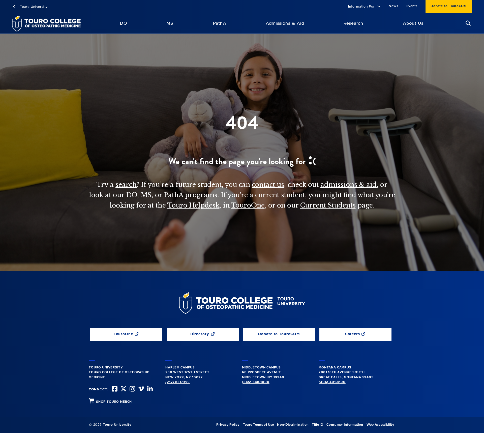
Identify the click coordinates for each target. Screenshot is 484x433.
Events (412, 6)
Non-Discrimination (293, 424)
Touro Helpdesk (193, 205)
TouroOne (248, 205)
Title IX (317, 424)
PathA (219, 23)
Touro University (33, 7)
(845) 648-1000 (255, 382)
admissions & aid (348, 185)
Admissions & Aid (285, 23)
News (393, 6)
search (126, 185)
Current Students (328, 205)
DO (123, 23)
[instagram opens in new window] (132, 389)
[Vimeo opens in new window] (140, 389)
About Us (413, 23)
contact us (268, 185)
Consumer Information (344, 424)
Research (353, 23)
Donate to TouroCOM (449, 6)
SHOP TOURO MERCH (114, 401)
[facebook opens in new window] (114, 389)
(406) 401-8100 (332, 382)
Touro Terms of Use (258, 424)
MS (170, 23)
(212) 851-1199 (177, 382)
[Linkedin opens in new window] (149, 389)
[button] (364, 7)
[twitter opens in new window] (123, 389)
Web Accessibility (380, 424)
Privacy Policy (227, 424)
